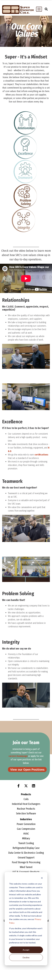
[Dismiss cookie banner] (42, 878)
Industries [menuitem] (26, 819)
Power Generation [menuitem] (26, 824)
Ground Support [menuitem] (26, 857)
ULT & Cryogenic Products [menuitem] (26, 871)
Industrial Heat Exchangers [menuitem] (26, 804)
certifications (41, 454)
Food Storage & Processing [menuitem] (26, 862)
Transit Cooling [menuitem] (26, 843)
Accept (26, 950)
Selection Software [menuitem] (26, 813)
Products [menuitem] (26, 794)
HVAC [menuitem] (26, 833)
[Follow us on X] (26, 786)
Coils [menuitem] (26, 799)
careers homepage (18, 756)
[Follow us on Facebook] (18, 786)
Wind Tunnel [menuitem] (26, 867)
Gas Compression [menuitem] (26, 828)
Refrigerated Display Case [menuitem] (26, 848)
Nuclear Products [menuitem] (26, 808)
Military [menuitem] (26, 838)
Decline (26, 957)
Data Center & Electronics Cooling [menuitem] (26, 852)
